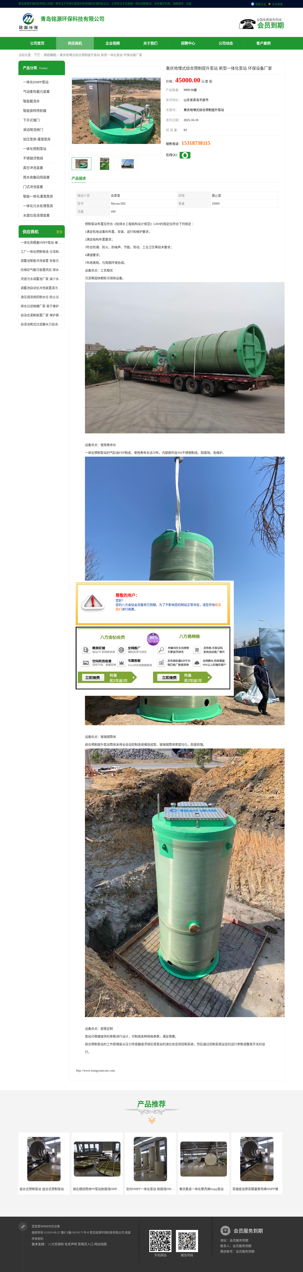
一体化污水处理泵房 (38, 206)
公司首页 (37, 43)
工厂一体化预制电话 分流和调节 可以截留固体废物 (42, 251)
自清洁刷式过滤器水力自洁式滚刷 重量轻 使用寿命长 (42, 324)
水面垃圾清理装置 (36, 215)
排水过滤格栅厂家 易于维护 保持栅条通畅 (42, 306)
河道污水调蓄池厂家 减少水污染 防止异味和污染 (42, 279)
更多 (59, 232)
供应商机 (75, 43)
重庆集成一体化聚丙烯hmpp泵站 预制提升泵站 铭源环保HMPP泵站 (172, 1189)
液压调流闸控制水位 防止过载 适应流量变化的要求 (42, 297)
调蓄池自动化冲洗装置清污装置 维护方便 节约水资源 (42, 288)
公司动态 (226, 43)
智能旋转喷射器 (34, 110)
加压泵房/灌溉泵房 (37, 139)
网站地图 (100, 1244)
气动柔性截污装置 (36, 91)
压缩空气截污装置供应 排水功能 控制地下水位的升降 (42, 269)
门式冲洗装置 (33, 187)
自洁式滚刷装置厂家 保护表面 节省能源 (42, 315)
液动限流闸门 (33, 130)
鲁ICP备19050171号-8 (75, 1232)
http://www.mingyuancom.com (95, 1070)
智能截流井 (31, 101)
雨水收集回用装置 (36, 177)
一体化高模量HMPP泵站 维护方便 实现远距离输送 (42, 242)
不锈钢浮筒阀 (33, 158)
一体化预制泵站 (34, 149)
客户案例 (263, 43)
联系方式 (37, 56)
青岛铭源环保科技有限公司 (107, 1232)
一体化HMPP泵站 (36, 82)
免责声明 (71, 1244)
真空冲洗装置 (33, 168)
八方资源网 (56, 1244)
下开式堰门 (31, 120)
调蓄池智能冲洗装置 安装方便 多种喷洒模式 (42, 260)
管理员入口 (85, 1244)
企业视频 (113, 43)
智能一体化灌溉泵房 (38, 196)
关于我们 (150, 43)
